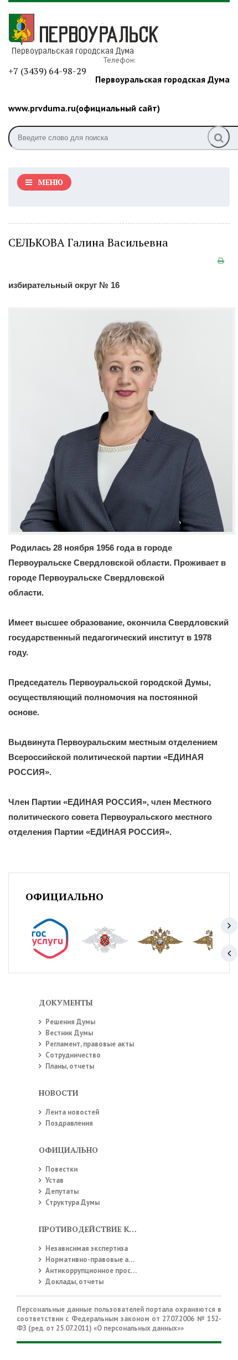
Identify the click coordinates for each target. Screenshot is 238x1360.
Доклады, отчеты (74, 1281)
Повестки (61, 1169)
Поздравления (69, 1123)
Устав (54, 1180)
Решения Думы (70, 1022)
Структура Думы (72, 1202)
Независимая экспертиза (86, 1248)
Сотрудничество (73, 1055)
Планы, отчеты (69, 1066)
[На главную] (91, 33)
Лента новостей (72, 1112)
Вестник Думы (69, 1033)
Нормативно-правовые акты (93, 1259)
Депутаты (62, 1191)
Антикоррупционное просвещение (102, 1270)
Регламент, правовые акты (89, 1044)
